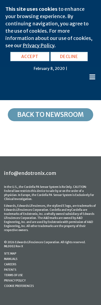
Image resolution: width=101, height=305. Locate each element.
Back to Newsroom (50, 114)
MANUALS (10, 259)
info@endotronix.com (30, 173)
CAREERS (10, 264)
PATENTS (10, 270)
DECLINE (69, 56)
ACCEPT (30, 56)
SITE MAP (10, 253)
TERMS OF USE (13, 275)
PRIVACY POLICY (15, 280)
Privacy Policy (38, 45)
